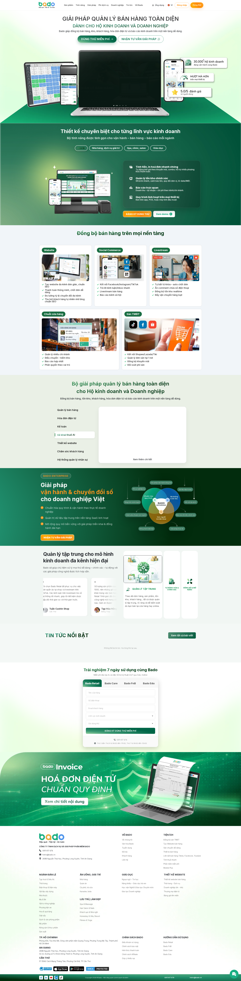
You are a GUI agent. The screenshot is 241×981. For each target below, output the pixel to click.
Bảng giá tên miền (171, 895)
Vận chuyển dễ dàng (171, 848)
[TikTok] (61, 977)
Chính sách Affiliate (130, 954)
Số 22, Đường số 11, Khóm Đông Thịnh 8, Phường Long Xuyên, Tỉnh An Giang (70, 954)
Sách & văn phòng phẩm (49, 919)
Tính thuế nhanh (169, 860)
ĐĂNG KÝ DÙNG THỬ (137, 215)
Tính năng (80, 5)
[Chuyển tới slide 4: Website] (123, 105)
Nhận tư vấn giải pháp (139, 39)
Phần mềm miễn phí (171, 864)
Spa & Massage (86, 904)
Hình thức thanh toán (130, 950)
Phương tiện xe (45, 907)
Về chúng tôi (127, 840)
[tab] (81, 148)
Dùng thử (197, 5)
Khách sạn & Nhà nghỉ (89, 912)
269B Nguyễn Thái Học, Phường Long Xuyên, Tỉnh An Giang (64, 951)
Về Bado (139, 5)
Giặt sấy (42, 915)
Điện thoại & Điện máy (48, 887)
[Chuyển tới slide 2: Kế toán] (117, 105)
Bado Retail (92, 683)
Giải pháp (91, 5)
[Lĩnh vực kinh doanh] (120, 716)
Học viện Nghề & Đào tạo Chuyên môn (138, 887)
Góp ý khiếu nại (128, 958)
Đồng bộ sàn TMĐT (171, 840)
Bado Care (111, 683)
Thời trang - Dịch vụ (172, 883)
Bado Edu (149, 683)
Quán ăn (83, 883)
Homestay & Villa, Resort (90, 916)
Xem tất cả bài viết (182, 635)
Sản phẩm (68, 5)
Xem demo (163, 215)
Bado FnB (130, 683)
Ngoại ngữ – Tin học (130, 879)
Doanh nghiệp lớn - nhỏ (173, 887)
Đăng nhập (182, 5)
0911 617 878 (122, 740)
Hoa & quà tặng (45, 911)
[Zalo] (56, 977)
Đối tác (125, 852)
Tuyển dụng (127, 848)
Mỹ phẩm (43, 924)
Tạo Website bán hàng (172, 844)
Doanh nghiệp (117, 5)
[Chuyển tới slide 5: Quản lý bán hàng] (126, 105)
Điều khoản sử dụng (130, 942)
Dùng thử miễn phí (95, 39)
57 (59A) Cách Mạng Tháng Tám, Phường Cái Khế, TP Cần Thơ (65, 961)
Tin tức (129, 5)
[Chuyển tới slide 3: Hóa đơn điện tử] (120, 105)
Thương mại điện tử (171, 891)
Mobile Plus (168, 868)
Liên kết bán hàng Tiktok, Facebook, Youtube (182, 856)
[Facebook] (41, 977)
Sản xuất (42, 932)
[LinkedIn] (46, 977)
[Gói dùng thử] (120, 723)
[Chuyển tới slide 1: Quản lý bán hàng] (114, 105)
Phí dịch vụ (104, 5)
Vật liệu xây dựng (46, 891)
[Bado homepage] (47, 5)
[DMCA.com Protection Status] (97, 968)
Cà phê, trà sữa (86, 887)
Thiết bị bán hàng (170, 852)
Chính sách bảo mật (130, 946)
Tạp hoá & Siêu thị (46, 879)
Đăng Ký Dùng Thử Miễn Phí (120, 731)
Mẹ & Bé (42, 899)
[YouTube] (51, 977)
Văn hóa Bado (128, 844)
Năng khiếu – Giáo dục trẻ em (134, 883)
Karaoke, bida (85, 891)
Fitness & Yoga (86, 920)
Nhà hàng (84, 879)
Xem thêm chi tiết (142, 460)
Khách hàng (127, 856)
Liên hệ (125, 860)
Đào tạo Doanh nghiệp (131, 891)
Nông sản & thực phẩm (48, 928)
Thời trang (43, 883)
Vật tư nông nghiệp (47, 903)
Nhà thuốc (43, 895)
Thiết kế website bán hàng (175, 879)
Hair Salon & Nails (87, 908)
